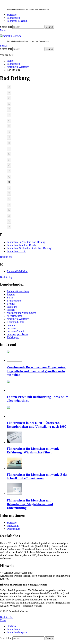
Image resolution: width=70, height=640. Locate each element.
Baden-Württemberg (18, 291)
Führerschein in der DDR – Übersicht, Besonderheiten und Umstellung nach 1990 (36, 424)
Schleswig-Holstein (17, 334)
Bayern (11, 294)
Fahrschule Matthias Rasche (22, 245)
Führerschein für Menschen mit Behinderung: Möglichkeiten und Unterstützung (30, 504)
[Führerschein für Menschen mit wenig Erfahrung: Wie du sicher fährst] (38, 438)
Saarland (12, 325)
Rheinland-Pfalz (16, 322)
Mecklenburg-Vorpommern (22, 312)
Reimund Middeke (17, 271)
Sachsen (11, 328)
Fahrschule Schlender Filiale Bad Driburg (29, 248)
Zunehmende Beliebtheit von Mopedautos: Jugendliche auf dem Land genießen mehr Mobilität (36, 371)
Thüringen (13, 337)
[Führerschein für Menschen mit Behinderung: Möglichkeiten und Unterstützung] (38, 489)
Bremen (11, 303)
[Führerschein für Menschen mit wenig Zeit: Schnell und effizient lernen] (38, 464)
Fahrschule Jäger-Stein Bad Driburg (26, 242)
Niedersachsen (15, 315)
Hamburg (12, 306)
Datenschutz (13, 528)
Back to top (6, 256)
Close (3, 620)
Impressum (13, 525)
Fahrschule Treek (16, 251)
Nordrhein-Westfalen (18, 318)
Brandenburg (14, 300)
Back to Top (6, 617)
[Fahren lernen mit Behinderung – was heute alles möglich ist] (38, 386)
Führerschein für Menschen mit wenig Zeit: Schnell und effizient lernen (37, 476)
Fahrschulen (13, 17)
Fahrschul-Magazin (17, 20)
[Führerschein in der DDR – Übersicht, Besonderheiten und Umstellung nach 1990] (38, 412)
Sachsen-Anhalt (15, 331)
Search (49, 27)
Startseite (11, 14)
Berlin (10, 297)
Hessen (11, 309)
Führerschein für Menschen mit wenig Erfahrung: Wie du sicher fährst (33, 450)
